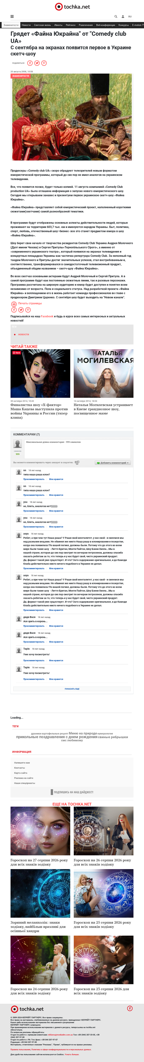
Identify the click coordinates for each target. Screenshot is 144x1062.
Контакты (19, 767)
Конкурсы (124, 25)
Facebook (47, 316)
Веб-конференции (105, 25)
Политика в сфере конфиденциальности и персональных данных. (61, 1049)
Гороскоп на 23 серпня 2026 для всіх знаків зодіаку (101, 990)
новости (23, 334)
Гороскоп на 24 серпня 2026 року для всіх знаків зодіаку (39, 990)
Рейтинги (70, 25)
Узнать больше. (72, 1054)
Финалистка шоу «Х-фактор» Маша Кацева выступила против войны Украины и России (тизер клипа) (39, 411)
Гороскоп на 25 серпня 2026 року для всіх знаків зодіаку (102, 924)
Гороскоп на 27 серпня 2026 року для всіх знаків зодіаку (39, 862)
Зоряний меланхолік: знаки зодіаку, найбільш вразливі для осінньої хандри (38, 926)
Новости (26, 25)
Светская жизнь (42, 25)
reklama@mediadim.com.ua (60, 1035)
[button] (122, 16)
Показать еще (72, 689)
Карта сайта (20, 773)
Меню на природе (83, 733)
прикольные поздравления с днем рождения (56, 737)
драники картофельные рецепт (49, 734)
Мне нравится (56, 479)
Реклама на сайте (23, 778)
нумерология (105, 734)
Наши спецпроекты (24, 783)
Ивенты (58, 25)
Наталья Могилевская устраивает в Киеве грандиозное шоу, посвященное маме (103, 409)
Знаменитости (11, 25)
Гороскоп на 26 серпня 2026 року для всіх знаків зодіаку (102, 862)
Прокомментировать (33, 479)
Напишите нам (22, 762)
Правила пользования (20, 1049)
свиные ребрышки (113, 737)
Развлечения (86, 25)
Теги (15, 726)
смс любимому (72, 740)
